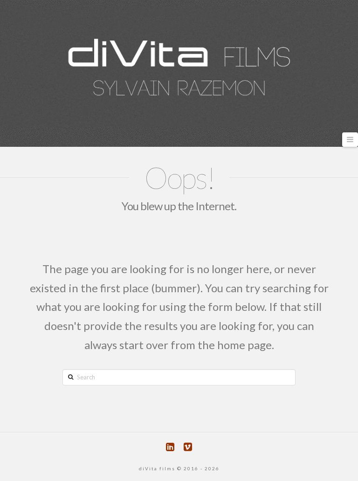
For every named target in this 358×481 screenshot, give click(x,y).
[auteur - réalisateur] (179, 66)
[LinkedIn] (170, 447)
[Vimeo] (188, 447)
